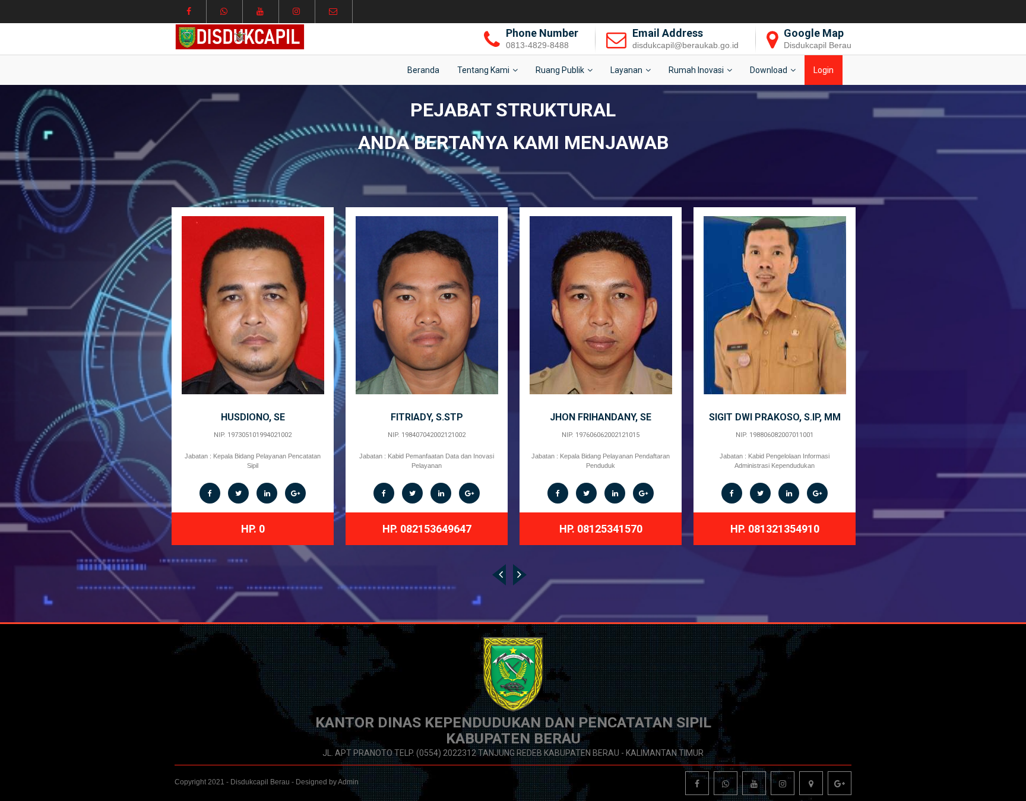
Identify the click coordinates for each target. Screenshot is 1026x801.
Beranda (423, 70)
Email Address (667, 33)
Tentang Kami (483, 70)
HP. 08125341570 (426, 529)
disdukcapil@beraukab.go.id (685, 45)
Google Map (814, 33)
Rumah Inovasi (696, 70)
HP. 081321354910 (600, 529)
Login (823, 70)
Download (768, 70)
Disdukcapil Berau (817, 45)
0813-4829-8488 (537, 45)
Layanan (626, 70)
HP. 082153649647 (252, 529)
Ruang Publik (560, 70)
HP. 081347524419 (774, 519)
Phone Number (542, 33)
